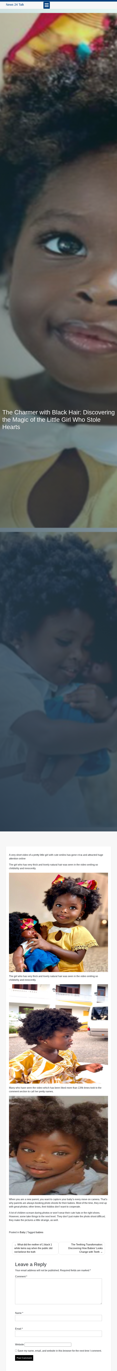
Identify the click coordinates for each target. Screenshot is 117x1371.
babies (39, 1232)
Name (19, 1313)
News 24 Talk (15, 4)
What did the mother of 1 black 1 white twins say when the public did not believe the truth (33, 1248)
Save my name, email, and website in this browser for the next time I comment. (60, 1350)
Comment (21, 1276)
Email (19, 1328)
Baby (22, 1232)
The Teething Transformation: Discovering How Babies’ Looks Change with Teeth (85, 1248)
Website (19, 1344)
